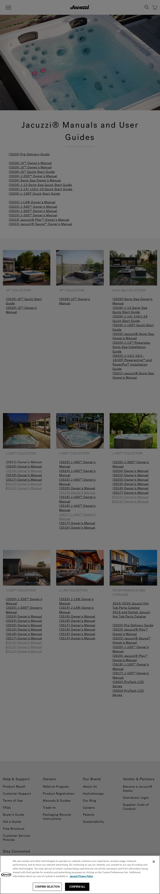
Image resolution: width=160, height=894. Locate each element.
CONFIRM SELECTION (47, 886)
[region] (80, 874)
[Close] (153, 861)
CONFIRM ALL (77, 886)
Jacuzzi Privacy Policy (81, 876)
